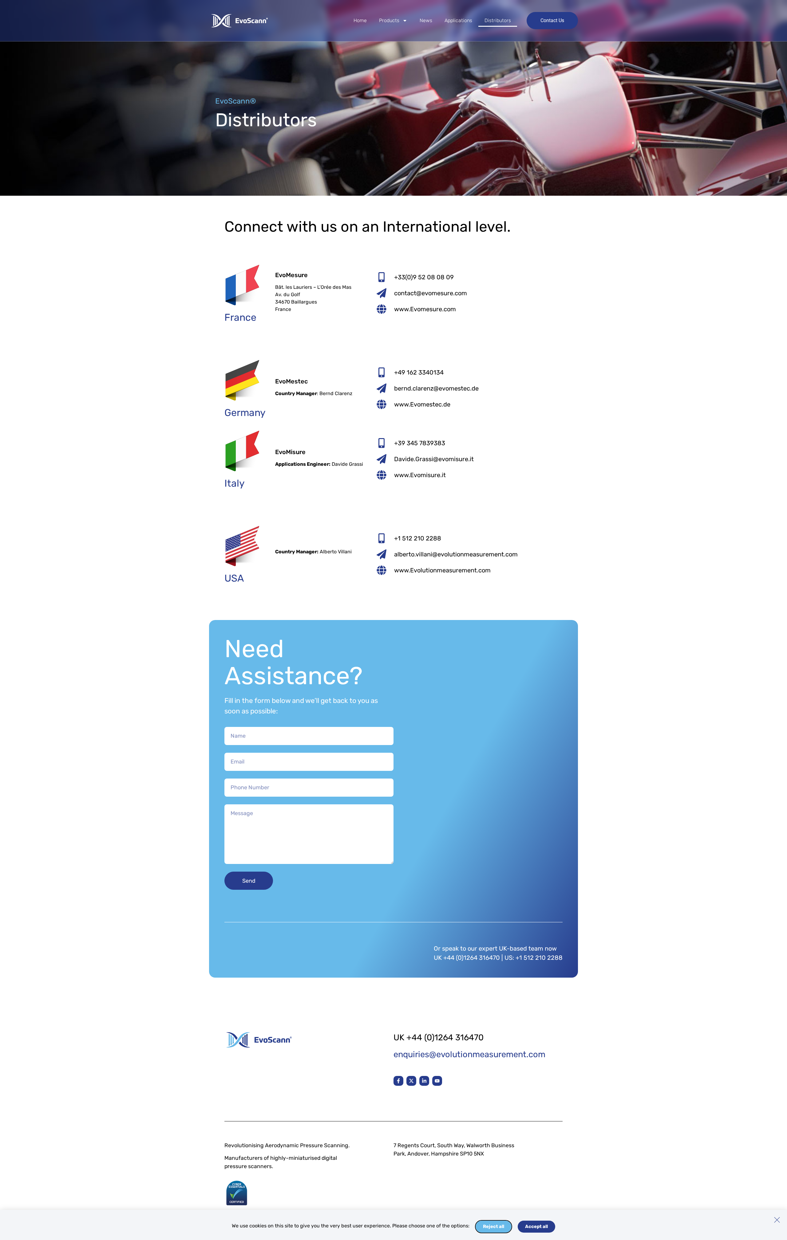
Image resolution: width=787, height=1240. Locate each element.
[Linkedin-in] (424, 1081)
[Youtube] (437, 1081)
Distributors (497, 20)
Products (389, 20)
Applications (458, 20)
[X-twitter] (411, 1081)
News (426, 20)
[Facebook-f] (398, 1081)
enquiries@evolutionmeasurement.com (469, 1054)
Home (360, 20)
